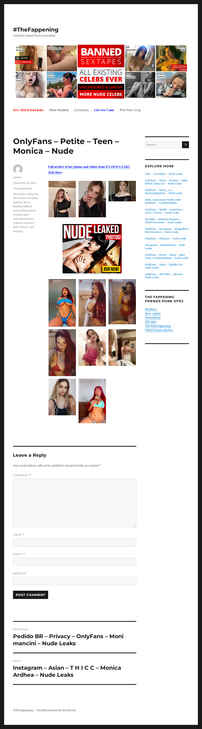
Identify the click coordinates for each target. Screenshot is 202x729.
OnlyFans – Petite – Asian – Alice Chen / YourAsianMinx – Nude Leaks (166, 256)
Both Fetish (20, 227)
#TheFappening (36, 29)
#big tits (32, 193)
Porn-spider (153, 313)
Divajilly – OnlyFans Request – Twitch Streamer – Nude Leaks (163, 221)
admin (17, 177)
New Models (59, 110)
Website (19, 573)
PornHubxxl (152, 317)
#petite (17, 202)
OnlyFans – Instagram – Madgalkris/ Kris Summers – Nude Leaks (167, 230)
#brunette (19, 198)
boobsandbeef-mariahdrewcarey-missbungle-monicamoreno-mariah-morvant (25, 214)
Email (19, 554)
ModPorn (151, 309)
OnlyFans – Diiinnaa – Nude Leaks (165, 238)
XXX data (150, 322)
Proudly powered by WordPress (56, 710)
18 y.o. (27, 202)
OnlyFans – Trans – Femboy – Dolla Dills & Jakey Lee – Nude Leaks (166, 182)
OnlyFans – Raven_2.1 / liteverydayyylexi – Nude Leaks (163, 192)
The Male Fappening (158, 326)
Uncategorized (22, 188)
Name (18, 535)
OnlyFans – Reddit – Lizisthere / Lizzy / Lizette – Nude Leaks (164, 211)
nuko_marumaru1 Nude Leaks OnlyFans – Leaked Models (163, 201)
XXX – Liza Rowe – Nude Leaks (163, 173)
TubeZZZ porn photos (159, 330)
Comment (22, 475)
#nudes (32, 198)
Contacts (81, 110)
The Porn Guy (130, 110)
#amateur (19, 193)
